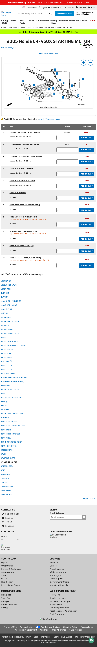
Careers (53, 565)
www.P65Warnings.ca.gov (49, 119)
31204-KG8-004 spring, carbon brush (26, 157)
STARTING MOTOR (64, 28)
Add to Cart (87, 138)
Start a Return (7, 572)
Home (3, 28)
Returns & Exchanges (11, 569)
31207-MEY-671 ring (18, 193)
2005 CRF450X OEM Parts (44, 28)
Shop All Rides (75, 630)
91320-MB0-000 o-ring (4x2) (22, 246)
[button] (81, 7)
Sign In (4, 562)
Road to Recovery (58, 598)
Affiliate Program (58, 572)
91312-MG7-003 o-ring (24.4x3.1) (23, 217)
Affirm (4, 575)
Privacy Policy (26, 627)
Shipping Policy (70, 627)
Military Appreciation (59, 607)
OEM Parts (13, 28)
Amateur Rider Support (60, 601)
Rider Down (55, 594)
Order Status (7, 565)
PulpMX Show (56, 604)
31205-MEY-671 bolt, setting (22, 169)
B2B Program (56, 575)
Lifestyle (5, 601)
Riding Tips (6, 594)
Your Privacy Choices (50, 627)
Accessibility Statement (26, 630)
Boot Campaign (57, 614)
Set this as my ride (9, 48)
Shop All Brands (59, 630)
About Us (54, 562)
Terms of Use (10, 627)
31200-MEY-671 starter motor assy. (25, 132)
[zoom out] (90, 63)
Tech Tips (5, 598)
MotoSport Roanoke (59, 585)
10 (82, 79)
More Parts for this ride (48, 54)
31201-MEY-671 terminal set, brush (24, 144)
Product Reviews (9, 604)
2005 (30, 28)
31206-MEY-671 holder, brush (22, 181)
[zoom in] (83, 63)
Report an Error (89, 498)
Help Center (7, 582)
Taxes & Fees (86, 627)
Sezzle (4, 578)
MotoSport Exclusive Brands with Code (48, 2)
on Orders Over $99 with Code (48, 32)
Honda (22, 28)
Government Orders (59, 582)
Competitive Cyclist (63, 637)
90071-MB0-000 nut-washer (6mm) (25, 205)
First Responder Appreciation (63, 611)
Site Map (44, 630)
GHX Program (56, 578)
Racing (4, 607)
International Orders (10, 585)
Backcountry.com (42, 637)
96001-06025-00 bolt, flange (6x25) (25, 258)
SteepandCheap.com (85, 637)
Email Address (57, 513)
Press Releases (57, 569)
